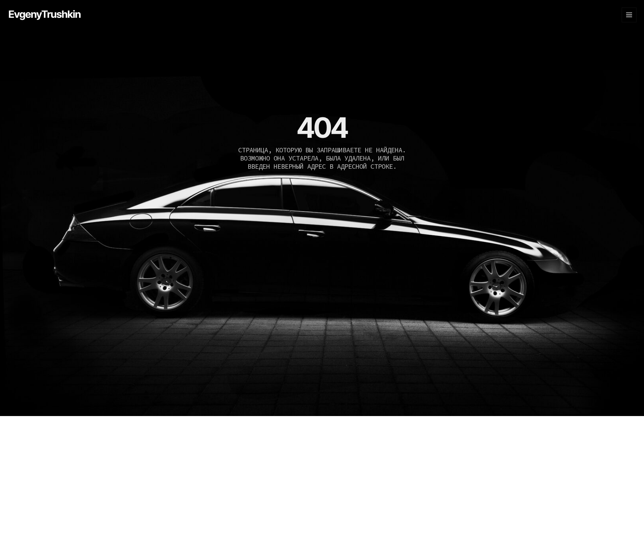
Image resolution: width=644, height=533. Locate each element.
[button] (629, 14)
